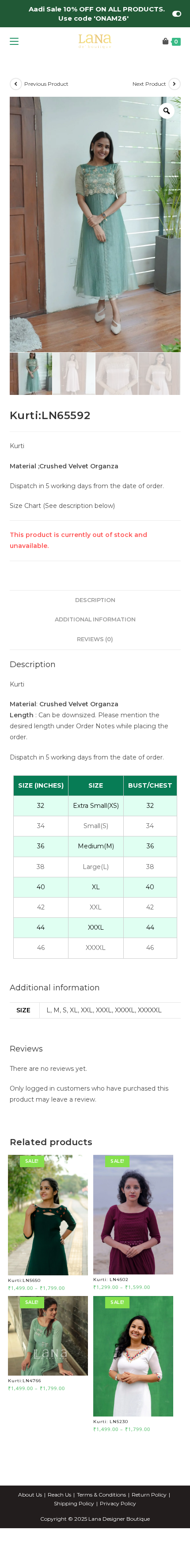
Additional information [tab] (95, 619)
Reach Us (59, 1494)
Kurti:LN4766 (24, 1381)
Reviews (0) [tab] (95, 639)
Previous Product (46, 83)
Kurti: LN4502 (111, 1279)
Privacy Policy (118, 1503)
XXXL (104, 1010)
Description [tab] (95, 600)
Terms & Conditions (101, 1494)
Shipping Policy (74, 1503)
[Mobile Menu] (14, 41)
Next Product (149, 83)
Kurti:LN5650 (24, 1280)
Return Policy (149, 1494)
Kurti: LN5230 (110, 1421)
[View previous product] (16, 84)
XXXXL (125, 1010)
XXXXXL (150, 1010)
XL (74, 1010)
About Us (30, 1494)
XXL (87, 1010)
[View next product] (174, 84)
